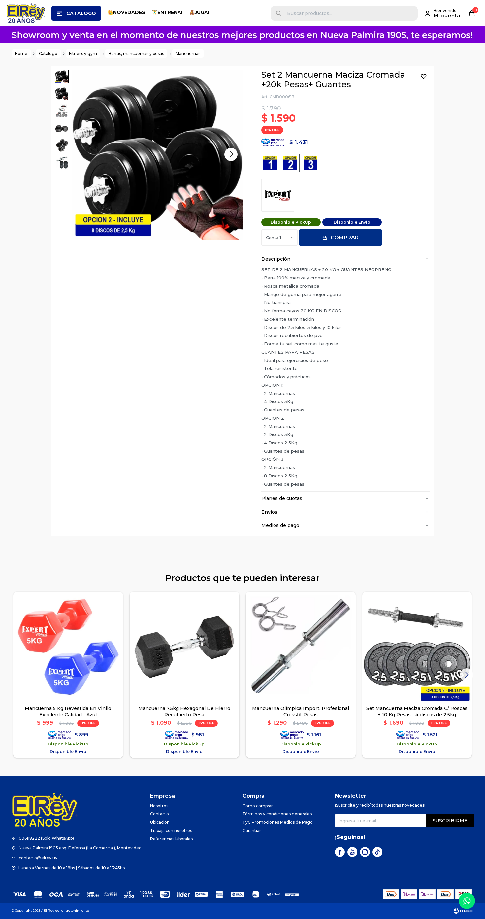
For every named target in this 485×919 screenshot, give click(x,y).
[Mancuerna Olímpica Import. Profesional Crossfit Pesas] (301, 647)
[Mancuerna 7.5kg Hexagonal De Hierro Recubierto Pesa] (185, 647)
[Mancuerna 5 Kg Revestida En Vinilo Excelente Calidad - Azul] (68, 647)
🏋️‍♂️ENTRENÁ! (167, 12)
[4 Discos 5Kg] (270, 163)
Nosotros (159, 805)
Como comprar (257, 805)
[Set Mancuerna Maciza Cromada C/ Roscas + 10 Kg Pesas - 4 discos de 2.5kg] (417, 647)
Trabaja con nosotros (171, 830)
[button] (279, 13)
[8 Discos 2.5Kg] (290, 163)
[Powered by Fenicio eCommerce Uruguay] (463, 911)
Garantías (251, 830)
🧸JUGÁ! (199, 12)
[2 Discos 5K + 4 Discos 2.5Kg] (310, 163)
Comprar (345, 238)
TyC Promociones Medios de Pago (277, 822)
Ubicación (160, 822)
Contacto (159, 813)
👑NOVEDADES (126, 12)
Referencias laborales (171, 838)
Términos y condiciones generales (277, 813)
